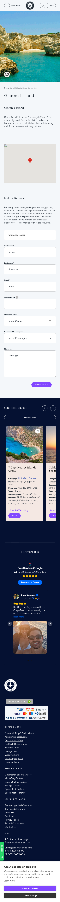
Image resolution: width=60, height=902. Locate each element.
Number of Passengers (13, 332)
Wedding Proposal (14, 758)
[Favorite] (42, 5)
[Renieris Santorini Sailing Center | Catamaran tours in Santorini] (30, 5)
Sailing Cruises (12, 785)
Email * (7, 280)
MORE (14, 516)
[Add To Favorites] (37, 431)
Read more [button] (18, 617)
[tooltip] (17, 297)
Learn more (9, 880)
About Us (9, 812)
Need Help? (16, 5)
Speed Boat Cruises (14, 789)
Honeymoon (11, 751)
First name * (9, 246)
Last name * (9, 263)
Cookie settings (30, 895)
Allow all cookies (30, 888)
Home (6, 88)
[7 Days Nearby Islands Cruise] (24, 444)
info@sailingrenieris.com (19, 848)
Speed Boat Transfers (15, 793)
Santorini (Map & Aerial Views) (19, 733)
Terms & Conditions (14, 823)
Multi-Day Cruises (27, 478)
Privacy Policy (12, 820)
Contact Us (10, 827)
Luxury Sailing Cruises (16, 782)
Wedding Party (12, 755)
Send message (41, 385)
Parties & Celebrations (16, 744)
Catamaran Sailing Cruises (18, 775)
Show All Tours (30, 418)
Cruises (51, 6)
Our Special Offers (14, 740)
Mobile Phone (10, 297)
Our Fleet (9, 816)
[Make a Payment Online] (30, 702)
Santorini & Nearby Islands (18, 88)
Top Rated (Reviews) (15, 809)
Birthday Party (12, 747)
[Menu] (7, 5)
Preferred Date (10, 315)
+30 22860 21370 (15, 851)
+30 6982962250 (16, 854)
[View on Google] (16, 596)
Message (8, 349)
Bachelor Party (12, 762)
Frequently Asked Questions (18, 805)
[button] (44, 408)
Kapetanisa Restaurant (16, 737)
